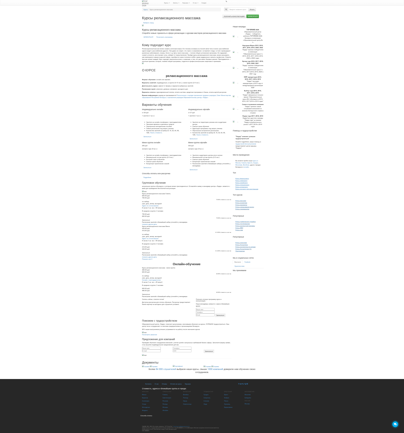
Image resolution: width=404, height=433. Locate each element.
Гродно (255, 163)
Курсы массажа (240, 201)
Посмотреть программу (164, 37)
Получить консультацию (234, 16)
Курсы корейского (241, 183)
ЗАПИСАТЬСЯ (148, 37)
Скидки (203, 3)
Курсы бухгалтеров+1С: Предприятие (243, 250)
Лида (205, 404)
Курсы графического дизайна (245, 221)
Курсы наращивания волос (244, 207)
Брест (226, 394)
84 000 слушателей (166, 368)
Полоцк (185, 398)
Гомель (165, 394)
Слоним (206, 401)
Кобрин (226, 398)
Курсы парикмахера (242, 209)
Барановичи (228, 407)
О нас (195, 3)
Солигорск (145, 401)
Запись (175, 3)
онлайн (246, 167)
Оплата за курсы (176, 384)
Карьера (185, 3)
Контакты (148, 384)
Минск (144, 394)
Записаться (253, 16)
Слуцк (144, 404)
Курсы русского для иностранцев (246, 189)
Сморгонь (207, 398)
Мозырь (165, 407)
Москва (247, 404)
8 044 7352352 (232, 1)
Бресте (249, 163)
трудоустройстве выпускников (245, 144)
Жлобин (165, 410)
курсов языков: (243, 172)
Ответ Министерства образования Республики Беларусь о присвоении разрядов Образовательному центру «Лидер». (186, 96)
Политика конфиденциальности (181, 426)
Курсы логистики (241, 242)
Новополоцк (187, 404)
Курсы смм (239, 230)
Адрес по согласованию (150, 206)
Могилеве (238, 165)
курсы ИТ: (249, 215)
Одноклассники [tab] (239, 266)
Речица (165, 404)
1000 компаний (215, 368)
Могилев (248, 394)
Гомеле (244, 163)
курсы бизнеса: (251, 236)
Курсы (166, 3)
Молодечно (146, 407)
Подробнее (147, 177)
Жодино (145, 410)
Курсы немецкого (241, 181)
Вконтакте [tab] (238, 262)
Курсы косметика (241, 203)
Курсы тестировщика (242, 224)
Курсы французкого (242, 178)
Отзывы (164, 384)
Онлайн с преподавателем (151, 280)
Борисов (145, 398)
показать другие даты (149, 224)
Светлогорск (167, 398)
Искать (252, 9)
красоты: (247, 194)
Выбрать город (148, 23)
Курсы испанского (241, 187)
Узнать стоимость (156, 133)
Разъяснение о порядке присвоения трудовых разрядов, (196, 95)
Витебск (186, 394)
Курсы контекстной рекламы (245, 226)
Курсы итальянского (242, 185)
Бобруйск (248, 398)
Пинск (226, 401)
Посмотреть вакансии (149, 334)
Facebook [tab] (247, 262)
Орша (185, 401)
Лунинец (227, 404)
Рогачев (165, 401)
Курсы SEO (239, 228)
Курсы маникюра (241, 205)
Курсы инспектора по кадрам (245, 247)
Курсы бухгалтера (241, 245)
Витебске (246, 165)
